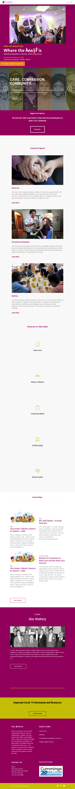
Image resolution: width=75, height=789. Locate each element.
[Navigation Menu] (71, 2)
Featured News (44, 556)
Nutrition (42, 734)
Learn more (15, 98)
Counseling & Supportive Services (50, 738)
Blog (11, 526)
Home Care (43, 731)
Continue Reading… (16, 663)
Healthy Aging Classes (46, 742)
